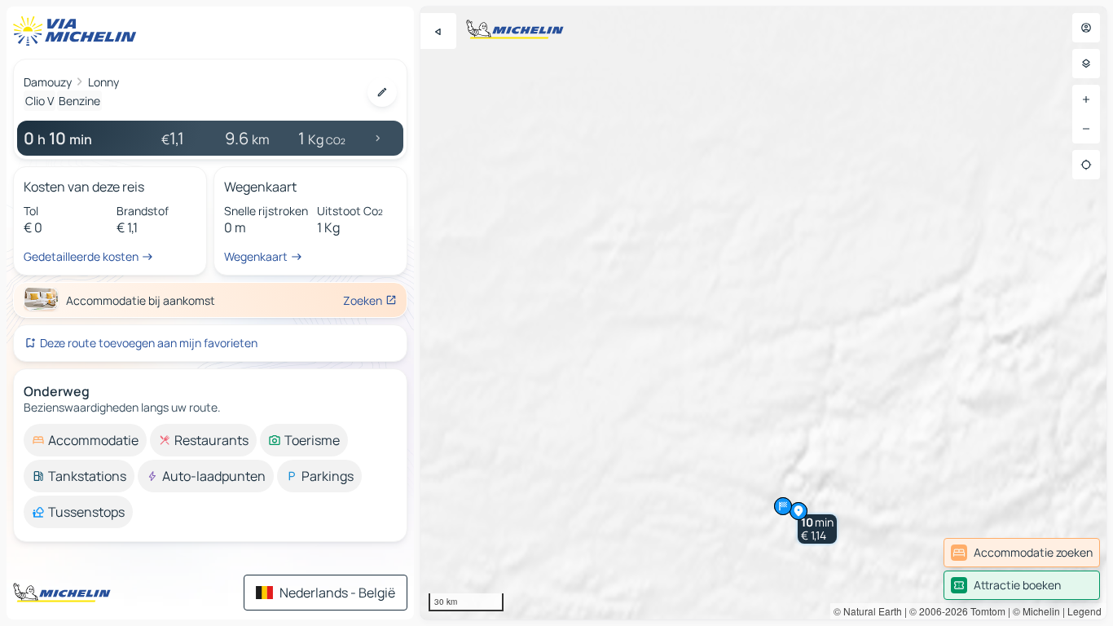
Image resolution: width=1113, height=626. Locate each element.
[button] (817, 529)
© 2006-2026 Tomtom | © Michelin (984, 611)
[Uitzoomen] (1086, 128)
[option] (85, 440)
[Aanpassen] (382, 92)
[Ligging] (1086, 164)
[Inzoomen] (1086, 99)
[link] (1022, 552)
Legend (1084, 611)
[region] (763, 313)
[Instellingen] (1086, 63)
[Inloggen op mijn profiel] (1086, 27)
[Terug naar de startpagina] (78, 31)
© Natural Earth (868, 611)
